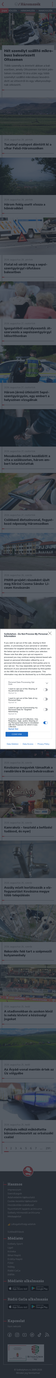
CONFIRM (17, 734)
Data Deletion (12, 744)
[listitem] (28, 683)
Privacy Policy (43, 744)
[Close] (50, 634)
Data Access (28, 744)
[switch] (45, 689)
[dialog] (28, 689)
